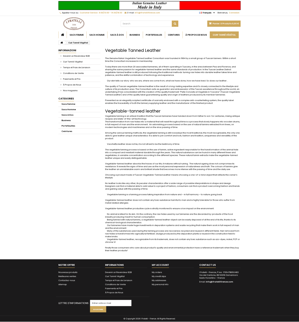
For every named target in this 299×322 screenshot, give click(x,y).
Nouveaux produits (67, 272)
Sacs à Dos (117, 34)
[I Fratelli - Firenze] (87, 23)
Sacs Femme (77, 34)
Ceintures (174, 34)
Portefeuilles (154, 34)
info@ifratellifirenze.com (219, 281)
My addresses (159, 280)
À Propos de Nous (196, 34)
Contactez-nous (66, 280)
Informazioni (67, 50)
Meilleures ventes (67, 276)
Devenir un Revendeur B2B (76, 55)
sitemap (62, 284)
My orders (157, 272)
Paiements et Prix (71, 79)
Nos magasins (70, 90)
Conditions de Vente (73, 73)
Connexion (234, 12)
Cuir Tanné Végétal (224, 34)
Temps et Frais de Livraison (76, 67)
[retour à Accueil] (62, 43)
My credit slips (159, 276)
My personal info (160, 284)
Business (135, 34)
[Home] (63, 34)
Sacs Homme (96, 34)
